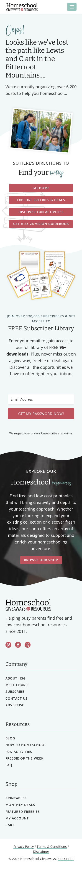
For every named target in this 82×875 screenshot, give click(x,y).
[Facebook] (18, 645)
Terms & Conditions (52, 846)
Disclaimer (41, 851)
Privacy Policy (23, 846)
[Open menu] (72, 7)
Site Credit (66, 858)
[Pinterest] (8, 645)
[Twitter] (28, 645)
